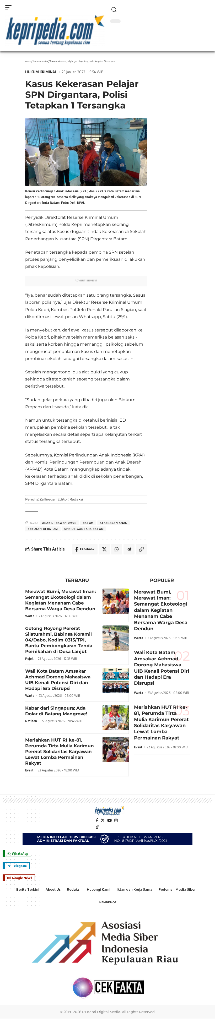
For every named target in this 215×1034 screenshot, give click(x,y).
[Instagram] (116, 820)
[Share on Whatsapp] (116, 549)
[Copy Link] (141, 549)
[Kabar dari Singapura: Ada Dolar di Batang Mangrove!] (116, 717)
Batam (88, 522)
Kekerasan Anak (113, 522)
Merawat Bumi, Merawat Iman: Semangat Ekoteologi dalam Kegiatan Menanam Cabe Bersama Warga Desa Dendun (160, 610)
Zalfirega (47, 499)
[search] (160, 9)
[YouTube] (109, 820)
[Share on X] (104, 549)
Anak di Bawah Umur (59, 522)
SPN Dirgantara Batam (84, 528)
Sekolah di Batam (43, 528)
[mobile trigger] (9, 7)
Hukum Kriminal (40, 61)
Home (28, 61)
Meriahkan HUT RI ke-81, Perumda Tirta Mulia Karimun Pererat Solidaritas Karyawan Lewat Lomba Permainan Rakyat (59, 751)
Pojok (29, 658)
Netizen (31, 721)
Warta (29, 616)
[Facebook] (96, 820)
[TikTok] (97, 827)
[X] (102, 820)
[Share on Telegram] (129, 549)
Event (29, 770)
